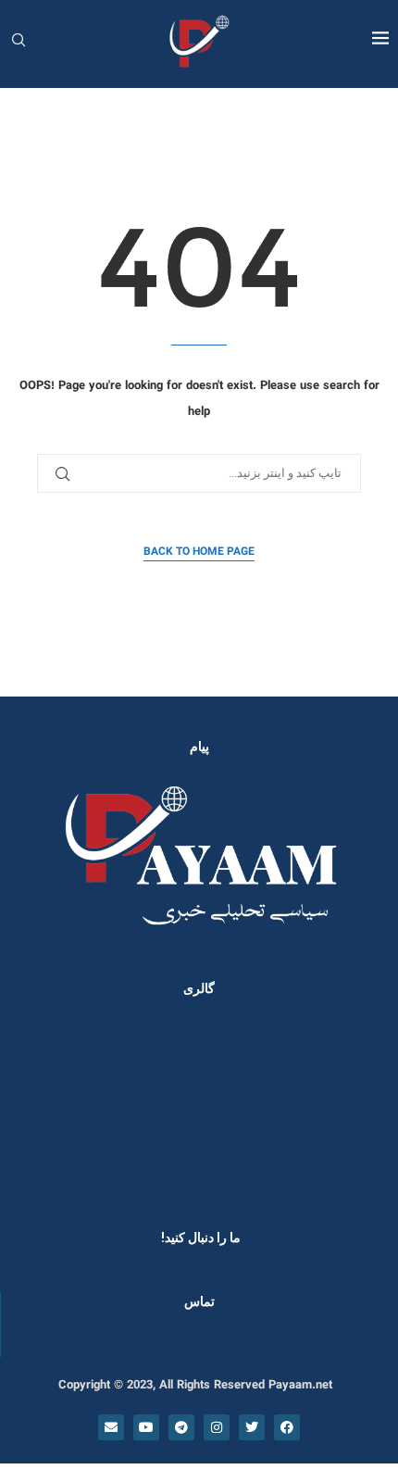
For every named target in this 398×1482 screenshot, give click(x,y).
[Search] (18, 42)
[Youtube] (146, 1427)
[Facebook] (287, 1427)
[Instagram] (217, 1427)
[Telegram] (181, 1427)
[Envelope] (111, 1427)
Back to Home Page (199, 552)
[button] (39, 1108)
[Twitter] (252, 1427)
